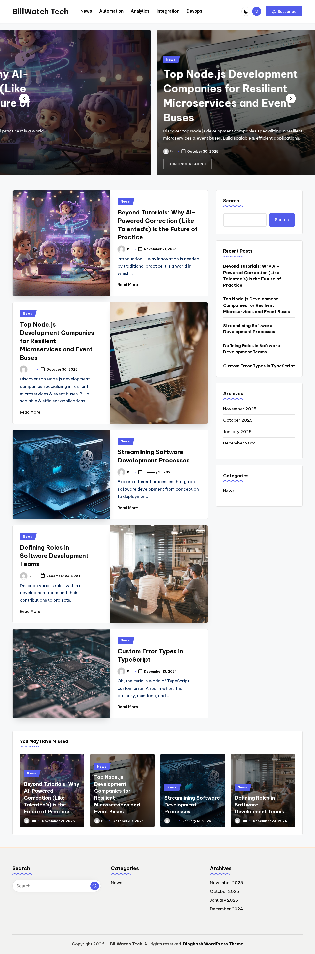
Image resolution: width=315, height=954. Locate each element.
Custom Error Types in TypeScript (259, 366)
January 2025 (237, 431)
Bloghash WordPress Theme (213, 944)
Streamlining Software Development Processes (249, 329)
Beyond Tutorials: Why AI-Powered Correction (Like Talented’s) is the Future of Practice (252, 276)
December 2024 (239, 443)
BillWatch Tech (40, 11)
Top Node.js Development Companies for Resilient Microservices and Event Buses (256, 305)
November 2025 (239, 408)
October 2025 (237, 420)
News (38, 60)
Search (231, 201)
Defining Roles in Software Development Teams (54, 556)
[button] (284, 11)
